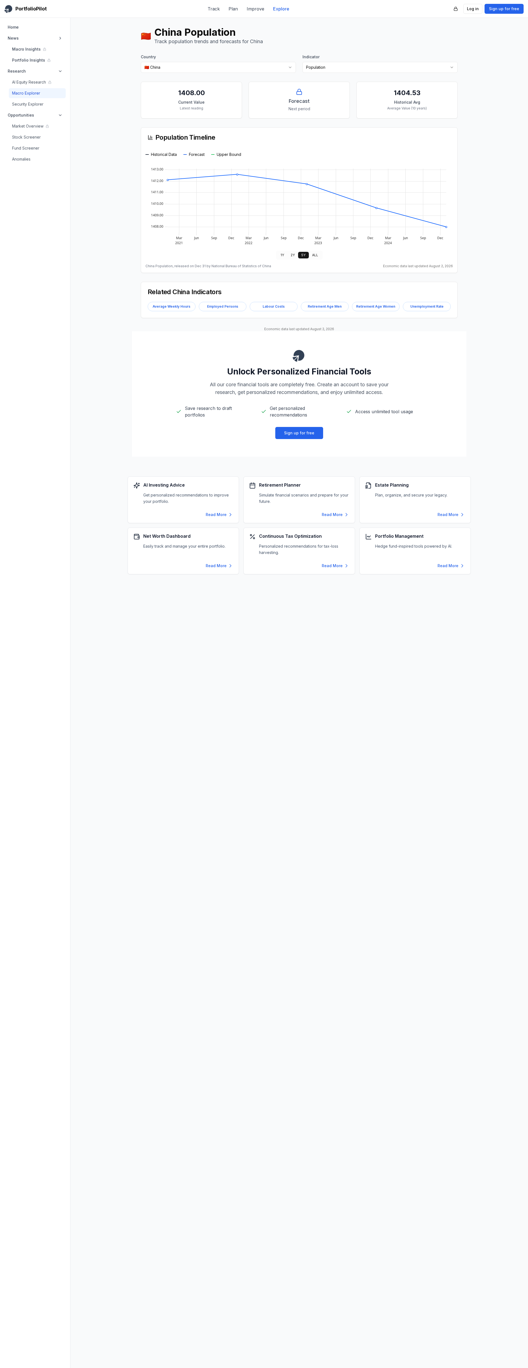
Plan (233, 9)
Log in (473, 8)
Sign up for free (504, 8)
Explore (281, 9)
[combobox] (218, 67)
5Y (303, 255)
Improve (255, 9)
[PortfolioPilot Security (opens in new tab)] (455, 9)
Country (148, 56)
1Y (282, 255)
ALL (315, 255)
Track (214, 9)
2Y (293, 255)
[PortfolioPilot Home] (299, 355)
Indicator (311, 56)
